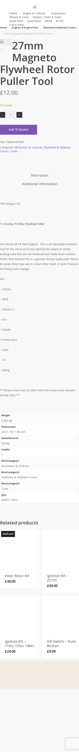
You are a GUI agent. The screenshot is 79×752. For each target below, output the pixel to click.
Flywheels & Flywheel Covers (59, 27)
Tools (13, 151)
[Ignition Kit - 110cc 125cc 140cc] (19, 614)
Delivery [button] (20, 738)
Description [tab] (39, 175)
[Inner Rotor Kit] (19, 549)
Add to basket (18, 129)
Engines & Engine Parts (25, 27)
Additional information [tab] (39, 184)
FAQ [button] (20, 705)
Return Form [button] (22, 744)
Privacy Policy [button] (22, 727)
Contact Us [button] (21, 699)
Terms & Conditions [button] (25, 718)
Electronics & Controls (28, 147)
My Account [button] (21, 711)
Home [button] (20, 687)
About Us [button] (20, 693)
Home (3, 27)
